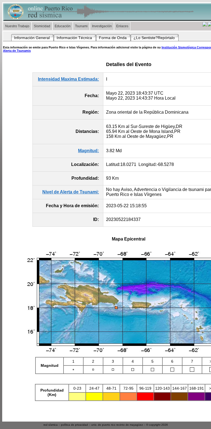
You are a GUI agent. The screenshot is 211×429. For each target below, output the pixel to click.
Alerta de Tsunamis (17, 50)
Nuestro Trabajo (17, 26)
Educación (63, 26)
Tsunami (81, 26)
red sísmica (50, 424)
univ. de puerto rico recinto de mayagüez (117, 424)
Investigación (102, 26)
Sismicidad (42, 26)
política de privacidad (74, 424)
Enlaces (122, 26)
